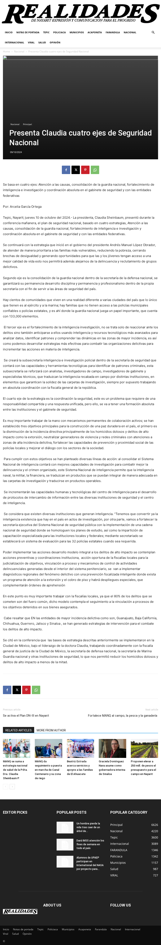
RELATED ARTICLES (18, 730)
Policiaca (59, 32)
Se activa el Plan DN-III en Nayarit (26, 715)
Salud (42, 42)
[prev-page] (5, 786)
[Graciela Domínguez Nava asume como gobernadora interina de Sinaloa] (112, 748)
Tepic (46, 32)
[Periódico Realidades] (80, 14)
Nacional (130, 32)
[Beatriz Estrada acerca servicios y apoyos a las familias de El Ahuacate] (80, 748)
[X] (75, 170)
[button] (153, 33)
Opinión (55, 42)
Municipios (77, 32)
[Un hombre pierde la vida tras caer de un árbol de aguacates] (65, 827)
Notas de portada (27, 32)
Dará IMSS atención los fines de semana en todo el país (90, 844)
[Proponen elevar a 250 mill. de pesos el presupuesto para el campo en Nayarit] (144, 748)
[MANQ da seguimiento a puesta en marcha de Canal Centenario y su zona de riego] (48, 748)
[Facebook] (66, 170)
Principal (27, 124)
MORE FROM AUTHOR (51, 730)
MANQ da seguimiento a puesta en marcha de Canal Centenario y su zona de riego (48, 770)
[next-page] (12, 786)
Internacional (14, 42)
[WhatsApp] (95, 170)
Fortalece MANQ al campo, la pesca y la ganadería (123, 715)
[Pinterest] (85, 170)
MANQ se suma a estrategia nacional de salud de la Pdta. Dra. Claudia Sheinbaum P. (15, 770)
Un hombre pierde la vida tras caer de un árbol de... (88, 827)
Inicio (9, 32)
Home (6, 51)
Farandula (113, 32)
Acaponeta (95, 32)
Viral (31, 42)
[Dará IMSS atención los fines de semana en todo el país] (65, 844)
